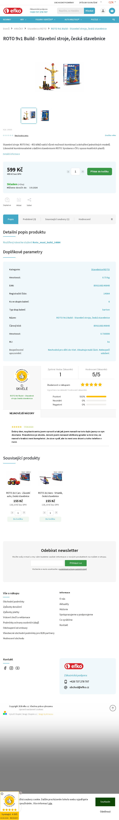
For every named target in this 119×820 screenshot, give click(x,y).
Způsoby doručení (88, 2)
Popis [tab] (11, 219)
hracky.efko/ (11, 668)
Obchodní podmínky (64, 2)
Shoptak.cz (32, 714)
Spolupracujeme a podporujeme (76, 614)
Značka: (110, 135)
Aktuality (64, 604)
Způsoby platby (11, 612)
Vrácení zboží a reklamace (16, 617)
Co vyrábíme (66, 620)
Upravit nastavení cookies (31, 709)
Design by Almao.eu (46, 714)
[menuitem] (9, 19)
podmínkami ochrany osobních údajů (73, 569)
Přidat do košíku (99, 171)
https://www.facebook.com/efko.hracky (5, 668)
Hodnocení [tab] (84, 219)
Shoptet (18, 714)
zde (50, 803)
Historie (64, 609)
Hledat (89, 10)
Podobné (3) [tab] (29, 219)
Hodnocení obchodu (13, 638)
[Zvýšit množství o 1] (82, 171)
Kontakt (64, 625)
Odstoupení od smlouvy (15, 628)
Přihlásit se (76, 563)
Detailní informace (11, 154)
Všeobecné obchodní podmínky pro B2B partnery (28, 633)
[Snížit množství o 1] (68, 171)
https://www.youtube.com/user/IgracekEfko (17, 668)
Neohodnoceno (21, 136)
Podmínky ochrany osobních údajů (21, 622)
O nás (62, 599)
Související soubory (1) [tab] (57, 219)
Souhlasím (105, 801)
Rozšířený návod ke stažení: (31, 242)
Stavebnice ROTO (100, 269)
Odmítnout (105, 811)
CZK (111, 2)
